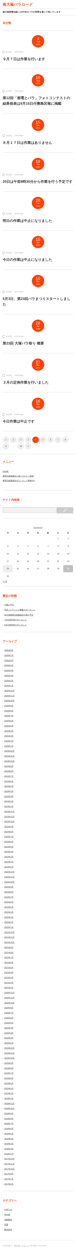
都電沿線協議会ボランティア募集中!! (19, 480)
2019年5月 (8, 1083)
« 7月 (5, 581)
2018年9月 (8, 1113)
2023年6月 (8, 842)
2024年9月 (8, 766)
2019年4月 (8, 1088)
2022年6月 (8, 902)
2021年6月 (8, 962)
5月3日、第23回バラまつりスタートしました (37, 301)
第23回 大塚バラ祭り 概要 (23, 343)
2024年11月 (9, 756)
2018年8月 (8, 1119)
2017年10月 (9, 1169)
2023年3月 (8, 857)
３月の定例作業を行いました (26, 382)
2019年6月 (8, 1078)
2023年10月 (9, 821)
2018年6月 (8, 1129)
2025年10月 (9, 701)
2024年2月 (8, 801)
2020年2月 (8, 1038)
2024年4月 (8, 791)
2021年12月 (9, 932)
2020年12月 (9, 993)
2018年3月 (8, 1144)
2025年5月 (8, 726)
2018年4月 (8, 1139)
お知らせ (8, 1209)
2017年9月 (8, 1174)
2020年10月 (9, 1003)
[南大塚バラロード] (18, 4)
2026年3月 (8, 676)
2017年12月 (9, 1159)
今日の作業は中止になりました (27, 259)
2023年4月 (8, 852)
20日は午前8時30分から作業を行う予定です (37, 181)
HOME (5, 471)
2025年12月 (9, 691)
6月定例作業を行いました (15, 625)
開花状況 (8, 1230)
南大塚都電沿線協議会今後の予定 (18, 615)
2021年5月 (8, 968)
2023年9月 (8, 827)
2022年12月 (9, 872)
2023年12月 (9, 811)
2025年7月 (8, 716)
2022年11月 (9, 877)
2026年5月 (8, 665)
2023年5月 (8, 847)
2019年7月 (8, 1073)
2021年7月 (8, 957)
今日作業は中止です (18, 421)
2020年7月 (8, 1013)
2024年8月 (8, 771)
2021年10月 (9, 942)
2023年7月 (8, 837)
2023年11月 (9, 817)
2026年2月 (8, 681)
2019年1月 (8, 1098)
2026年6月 (8, 660)
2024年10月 (9, 761)
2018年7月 (8, 1123)
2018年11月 (9, 1103)
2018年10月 (9, 1108)
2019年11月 (9, 1053)
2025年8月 (8, 711)
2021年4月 (8, 972)
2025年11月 (9, 696)
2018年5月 (8, 1134)
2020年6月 (8, 1018)
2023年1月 (8, 867)
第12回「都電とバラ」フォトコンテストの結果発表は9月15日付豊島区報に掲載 (36, 100)
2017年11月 (9, 1164)
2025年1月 (8, 746)
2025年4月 (8, 731)
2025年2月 (8, 741)
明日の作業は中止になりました (27, 221)
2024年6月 (8, 781)
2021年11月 (9, 937)
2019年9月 (8, 1063)
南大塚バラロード (22, 1246)
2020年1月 (8, 1043)
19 (21, 446)
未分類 (9, 52)
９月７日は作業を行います (24, 59)
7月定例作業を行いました (15, 620)
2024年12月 (9, 751)
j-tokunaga (18, 52)
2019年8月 (8, 1068)
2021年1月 (8, 988)
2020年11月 (9, 998)
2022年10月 (9, 882)
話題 (6, 1224)
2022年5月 (8, 907)
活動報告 (8, 1220)
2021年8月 (8, 952)
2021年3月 (8, 978)
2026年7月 (8, 655)
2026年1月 (8, 686)
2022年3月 (8, 917)
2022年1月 (8, 927)
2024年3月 (8, 796)
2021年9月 (8, 947)
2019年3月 (8, 1093)
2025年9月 (8, 706)
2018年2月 (8, 1149)
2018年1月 (8, 1154)
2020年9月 (8, 1008)
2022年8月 (8, 892)
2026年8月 (8, 650)
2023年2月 (8, 862)
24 (8, 569)
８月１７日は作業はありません (27, 143)
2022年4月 (8, 912)
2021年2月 (8, 983)
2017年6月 (8, 1184)
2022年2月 (8, 922)
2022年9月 (8, 887)
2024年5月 (8, 786)
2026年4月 (8, 670)
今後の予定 (9, 605)
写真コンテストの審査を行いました (19, 610)
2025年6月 (8, 721)
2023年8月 (8, 832)
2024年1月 (8, 806)
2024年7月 (8, 776)
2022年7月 (8, 897)
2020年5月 (8, 1023)
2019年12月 (9, 1048)
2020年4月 (8, 1028)
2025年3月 (8, 736)
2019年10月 (9, 1058)
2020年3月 (8, 1033)
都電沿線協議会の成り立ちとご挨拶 (18, 476)
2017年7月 (8, 1179)
